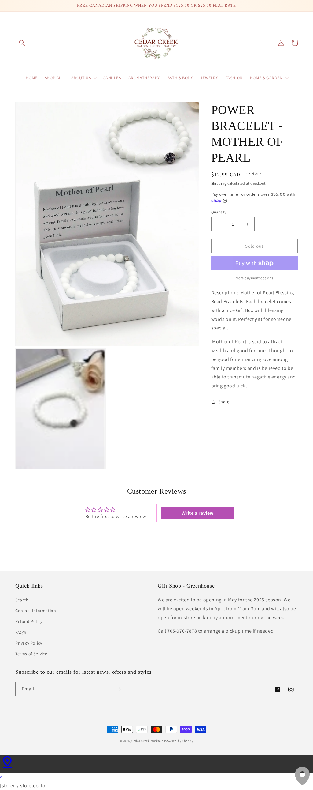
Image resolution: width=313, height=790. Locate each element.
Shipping (219, 183)
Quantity (218, 212)
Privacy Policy (28, 643)
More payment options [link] (254, 278)
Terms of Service (31, 653)
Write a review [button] (198, 513)
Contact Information (35, 610)
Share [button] (224, 401)
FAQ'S (20, 632)
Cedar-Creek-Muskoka (147, 741)
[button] (22, 43)
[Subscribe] (118, 689)
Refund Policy (28, 621)
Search (22, 600)
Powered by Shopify (178, 741)
